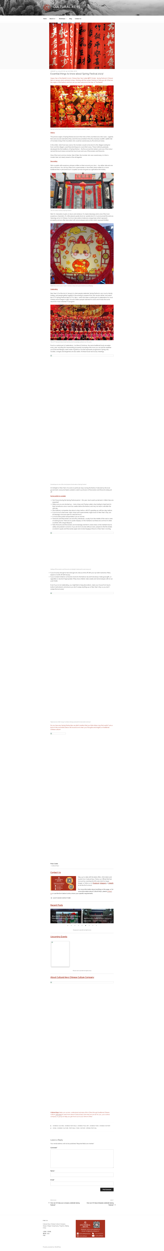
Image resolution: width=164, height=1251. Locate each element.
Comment (53, 1147)
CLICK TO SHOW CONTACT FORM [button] (61, 898)
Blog (70, 18)
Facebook (96, 883)
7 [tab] (89, 925)
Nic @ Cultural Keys (70, 71)
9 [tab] (96, 925)
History (83, 1128)
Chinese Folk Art (83, 1125)
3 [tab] (74, 925)
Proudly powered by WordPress (52, 1247)
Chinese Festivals (71, 1125)
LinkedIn (110, 883)
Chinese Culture (58, 1125)
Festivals (72, 1128)
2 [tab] (71, 925)
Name (52, 1171)
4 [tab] (78, 925)
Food (78, 1128)
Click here (59, 1114)
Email (52, 1180)
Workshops (62, 18)
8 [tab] (92, 925)
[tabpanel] (66, 916)
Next (111, 916)
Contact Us (78, 18)
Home (45, 18)
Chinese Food (94, 1125)
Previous (52, 916)
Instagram (103, 883)
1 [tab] (67, 925)
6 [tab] (85, 925)
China (55, 1128)
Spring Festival (91, 1128)
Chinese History (105, 1125)
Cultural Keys (66, 7)
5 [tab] (82, 925)
